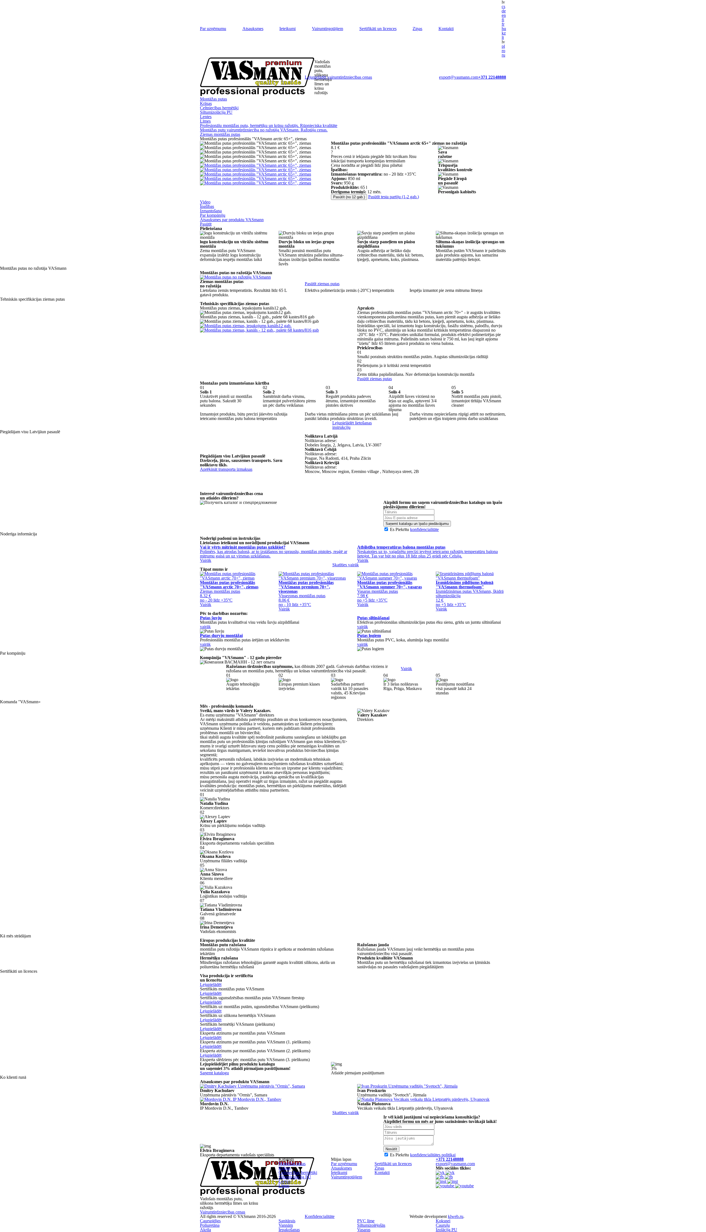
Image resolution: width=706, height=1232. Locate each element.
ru (503, 55)
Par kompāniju (212, 215)
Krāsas (206, 103)
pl (503, 46)
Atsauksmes (252, 28)
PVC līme (366, 1220)
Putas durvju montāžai (221, 635)
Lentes (206, 116)
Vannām (286, 1225)
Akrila (205, 1229)
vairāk (205, 626)
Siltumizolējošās (371, 1225)
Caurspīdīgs (210, 1220)
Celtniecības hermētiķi (219, 107)
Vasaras (363, 1229)
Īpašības (207, 206)
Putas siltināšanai (373, 617)
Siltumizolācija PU (216, 112)
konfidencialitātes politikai (433, 1154)
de (504, 11)
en (504, 15)
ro (503, 50)
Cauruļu (443, 1225)
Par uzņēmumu (213, 28)
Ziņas (417, 28)
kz (504, 33)
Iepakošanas (289, 1229)
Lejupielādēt (210, 984)
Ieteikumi (287, 28)
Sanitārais (287, 1220)
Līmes (205, 121)
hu (504, 28)
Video (205, 202)
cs (503, 6)
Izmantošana (211, 210)
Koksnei (443, 1220)
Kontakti (446, 28)
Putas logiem (369, 635)
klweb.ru (455, 1216)
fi (503, 19)
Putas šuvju (211, 617)
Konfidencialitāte (320, 1216)
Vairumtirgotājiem (327, 28)
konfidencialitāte (424, 529)
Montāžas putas (213, 99)
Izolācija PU (446, 1229)
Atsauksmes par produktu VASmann (232, 219)
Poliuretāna (210, 1225)
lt (503, 37)
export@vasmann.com (458, 77)
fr (503, 24)
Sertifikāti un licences (378, 28)
